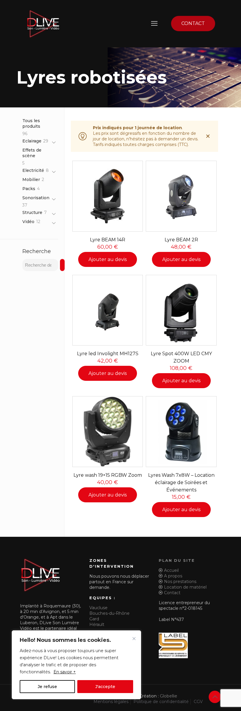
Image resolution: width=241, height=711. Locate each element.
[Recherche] (62, 265)
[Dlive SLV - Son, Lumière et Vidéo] (43, 23)
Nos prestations (180, 581)
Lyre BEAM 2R (181, 239)
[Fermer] (134, 638)
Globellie (168, 696)
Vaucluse (98, 607)
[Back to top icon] (215, 697)
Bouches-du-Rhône (109, 613)
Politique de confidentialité (161, 701)
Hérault (96, 624)
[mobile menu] (154, 24)
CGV (198, 701)
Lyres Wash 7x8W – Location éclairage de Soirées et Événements (181, 482)
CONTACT (193, 23)
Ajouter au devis (107, 259)
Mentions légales (110, 701)
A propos (173, 576)
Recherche (36, 251)
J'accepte (105, 686)
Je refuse (47, 686)
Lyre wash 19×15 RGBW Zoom (107, 475)
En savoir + (64, 672)
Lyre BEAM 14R (107, 239)
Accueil (171, 570)
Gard (94, 619)
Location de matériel (185, 587)
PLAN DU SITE (177, 560)
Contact (172, 592)
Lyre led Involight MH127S (107, 353)
